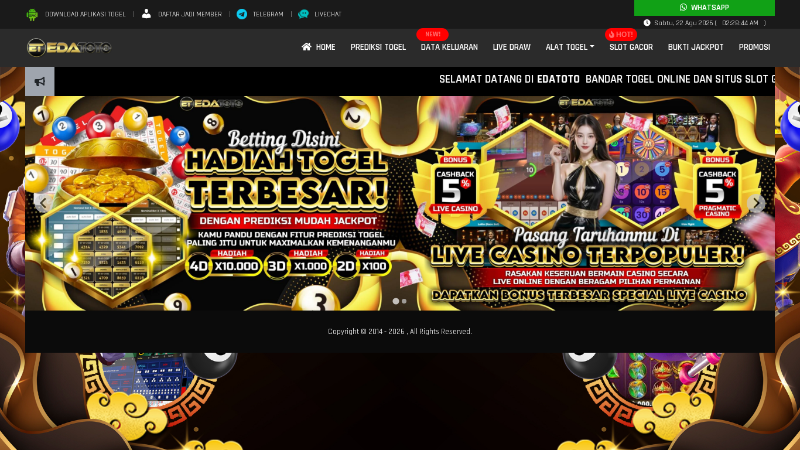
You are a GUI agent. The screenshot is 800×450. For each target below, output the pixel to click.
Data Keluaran (449, 47)
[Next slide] (756, 203)
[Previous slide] (44, 203)
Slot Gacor (631, 47)
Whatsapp (708, 7)
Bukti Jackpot (696, 47)
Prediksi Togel (378, 47)
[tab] (395, 301)
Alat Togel (566, 47)
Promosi (754, 47)
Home (324, 47)
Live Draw (512, 47)
